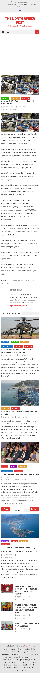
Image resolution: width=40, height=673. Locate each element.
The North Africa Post (10, 4)
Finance (13, 466)
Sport (6, 662)
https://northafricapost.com (19, 305)
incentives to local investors (16, 280)
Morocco (25, 98)
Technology (23, 662)
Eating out (14, 662)
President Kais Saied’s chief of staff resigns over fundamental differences (7, 509)
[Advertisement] (20, 52)
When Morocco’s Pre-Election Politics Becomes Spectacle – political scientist (26, 590)
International (7, 346)
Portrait (16, 667)
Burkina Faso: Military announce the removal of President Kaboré (35, 509)
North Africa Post (17, 289)
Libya (26, 654)
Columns (17, 510)
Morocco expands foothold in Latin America (27, 624)
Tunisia (16, 657)
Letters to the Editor (28, 667)
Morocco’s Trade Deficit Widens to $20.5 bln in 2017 (19, 413)
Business (5, 98)
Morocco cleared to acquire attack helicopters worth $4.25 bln (16, 351)
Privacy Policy (23, 4)
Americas (5, 342)
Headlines (15, 98)
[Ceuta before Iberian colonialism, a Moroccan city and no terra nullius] (20, 526)
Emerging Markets (24, 649)
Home (5, 649)
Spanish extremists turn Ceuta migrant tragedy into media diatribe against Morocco (27, 609)
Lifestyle (27, 660)
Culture (35, 660)
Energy (35, 649)
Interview (9, 667)
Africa (33, 657)
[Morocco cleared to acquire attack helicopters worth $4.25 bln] (20, 328)
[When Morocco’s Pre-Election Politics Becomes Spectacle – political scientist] (7, 588)
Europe (4, 466)
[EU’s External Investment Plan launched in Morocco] (20, 452)
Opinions (33, 662)
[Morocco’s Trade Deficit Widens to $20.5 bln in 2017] (20, 392)
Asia (13, 660)
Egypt (20, 654)
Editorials (17, 665)
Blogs (24, 652)
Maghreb (18, 346)
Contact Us (20, 7)
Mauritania (34, 654)
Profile (32, 665)
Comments (32, 652)
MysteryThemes (29, 646)
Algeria (13, 654)
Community (15, 652)
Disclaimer (33, 4)
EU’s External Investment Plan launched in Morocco (20, 475)
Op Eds (25, 665)
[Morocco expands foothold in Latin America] (7, 625)
